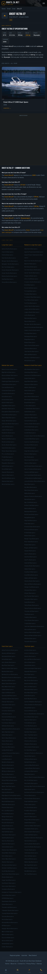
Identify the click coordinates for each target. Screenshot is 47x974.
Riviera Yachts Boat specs (9, 276)
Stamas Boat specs (7, 481)
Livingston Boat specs (31, 771)
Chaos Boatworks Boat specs (33, 704)
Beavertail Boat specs (30, 683)
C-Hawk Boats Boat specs (32, 408)
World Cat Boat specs (8, 484)
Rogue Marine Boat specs (31, 819)
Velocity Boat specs (30, 629)
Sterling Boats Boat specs (32, 843)
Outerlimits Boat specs (9, 448)
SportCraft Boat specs (8, 478)
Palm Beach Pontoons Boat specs (12, 798)
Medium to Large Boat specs (33, 245)
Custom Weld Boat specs (31, 438)
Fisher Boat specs (7, 719)
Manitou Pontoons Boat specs (33, 496)
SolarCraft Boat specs (30, 834)
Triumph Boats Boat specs (9, 913)
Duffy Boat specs (7, 713)
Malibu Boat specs (29, 493)
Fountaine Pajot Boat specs (32, 297)
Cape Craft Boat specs (8, 692)
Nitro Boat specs (7, 789)
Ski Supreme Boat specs (9, 865)
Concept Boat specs (8, 387)
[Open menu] (43, 3)
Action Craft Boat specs (31, 653)
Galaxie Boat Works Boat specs (11, 729)
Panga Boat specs (29, 517)
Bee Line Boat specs (30, 686)
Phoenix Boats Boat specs (32, 798)
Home (3, 9)
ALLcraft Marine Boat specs (32, 659)
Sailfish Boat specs (7, 466)
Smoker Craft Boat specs (9, 868)
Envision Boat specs (30, 454)
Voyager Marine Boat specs (10, 928)
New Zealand (33, 955)
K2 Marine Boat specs (30, 759)
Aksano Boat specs (30, 656)
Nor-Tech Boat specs (8, 267)
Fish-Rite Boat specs (30, 725)
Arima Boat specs (7, 659)
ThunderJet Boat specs (31, 611)
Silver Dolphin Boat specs (32, 831)
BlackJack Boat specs (30, 689)
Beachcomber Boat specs (9, 668)
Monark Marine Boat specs (9, 780)
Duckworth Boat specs (31, 445)
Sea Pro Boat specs (30, 560)
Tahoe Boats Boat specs (31, 605)
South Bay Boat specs (8, 871)
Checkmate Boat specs (31, 426)
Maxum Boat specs (30, 321)
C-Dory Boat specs (30, 405)
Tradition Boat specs (30, 617)
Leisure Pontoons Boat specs (10, 753)
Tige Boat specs (29, 614)
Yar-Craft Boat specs (30, 874)
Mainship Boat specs (30, 318)
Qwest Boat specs (29, 813)
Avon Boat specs (29, 674)
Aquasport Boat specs (31, 384)
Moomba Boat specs (8, 783)
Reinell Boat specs (7, 819)
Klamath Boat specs (30, 762)
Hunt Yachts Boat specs (9, 258)
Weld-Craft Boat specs (31, 868)
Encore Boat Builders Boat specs (34, 713)
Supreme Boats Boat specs (32, 846)
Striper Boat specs (30, 593)
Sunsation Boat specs (30, 599)
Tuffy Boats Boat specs (31, 853)
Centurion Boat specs (8, 378)
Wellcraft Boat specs (30, 354)
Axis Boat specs (29, 393)
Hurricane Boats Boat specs (32, 475)
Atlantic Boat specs (30, 387)
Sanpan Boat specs (30, 550)
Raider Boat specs (29, 535)
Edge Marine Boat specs (31, 451)
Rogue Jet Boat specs (30, 547)
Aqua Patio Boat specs (30, 381)
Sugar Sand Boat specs (9, 880)
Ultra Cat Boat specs (30, 856)
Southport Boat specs (30, 572)
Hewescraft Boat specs (31, 472)
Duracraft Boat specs (30, 710)
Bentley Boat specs (7, 671)
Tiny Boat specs (29, 646)
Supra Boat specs (29, 602)
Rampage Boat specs (30, 336)
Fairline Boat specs (7, 255)
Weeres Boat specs (7, 934)
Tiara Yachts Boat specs (31, 351)
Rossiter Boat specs (8, 822)
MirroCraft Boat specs (30, 780)
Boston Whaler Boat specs (10, 375)
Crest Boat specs (7, 707)
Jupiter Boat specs (7, 429)
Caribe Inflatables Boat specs (33, 701)
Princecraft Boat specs (31, 529)
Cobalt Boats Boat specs (9, 384)
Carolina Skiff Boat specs (9, 695)
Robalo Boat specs (30, 544)
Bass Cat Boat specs (30, 677)
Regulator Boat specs (8, 463)
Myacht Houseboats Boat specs (33, 327)
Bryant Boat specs (29, 402)
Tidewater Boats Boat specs (10, 910)
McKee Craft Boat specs (31, 505)
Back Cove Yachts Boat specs (33, 260)
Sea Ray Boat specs (7, 279)
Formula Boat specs (30, 291)
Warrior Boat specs (7, 931)
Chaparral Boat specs (30, 276)
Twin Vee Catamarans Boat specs (34, 626)
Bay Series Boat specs (31, 680)
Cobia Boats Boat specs (31, 429)
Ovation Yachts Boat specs (32, 330)
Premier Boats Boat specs (32, 526)
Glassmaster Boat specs (31, 747)
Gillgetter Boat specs (30, 744)
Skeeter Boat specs (8, 862)
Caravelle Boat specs (30, 420)
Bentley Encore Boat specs (10, 674)
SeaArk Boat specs (30, 822)
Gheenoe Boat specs (30, 741)
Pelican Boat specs (30, 795)
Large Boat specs (7, 245)
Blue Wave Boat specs (30, 692)
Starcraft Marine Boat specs (32, 584)
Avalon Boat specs (29, 390)
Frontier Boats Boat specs (32, 729)
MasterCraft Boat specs (9, 438)
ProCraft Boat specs (8, 813)
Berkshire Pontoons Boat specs (11, 677)
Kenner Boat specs (7, 744)
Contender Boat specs (8, 390)
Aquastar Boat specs (30, 671)
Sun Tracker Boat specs (31, 596)
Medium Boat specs (8, 365)
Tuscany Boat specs (8, 916)
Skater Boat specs (29, 569)
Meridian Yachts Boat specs (32, 324)
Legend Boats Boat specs (32, 768)
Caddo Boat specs (29, 411)
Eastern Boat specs (7, 402)
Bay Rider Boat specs (8, 665)
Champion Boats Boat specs (10, 698)
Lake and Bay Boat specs (31, 765)
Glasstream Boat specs (31, 460)
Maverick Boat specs (8, 768)
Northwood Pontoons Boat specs (34, 792)
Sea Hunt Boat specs (30, 556)
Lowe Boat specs (7, 756)
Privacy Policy (30, 963)
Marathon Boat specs (8, 762)
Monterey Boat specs (8, 442)
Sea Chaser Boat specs (9, 834)
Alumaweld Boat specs (8, 656)
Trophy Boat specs (30, 623)
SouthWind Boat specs (31, 575)
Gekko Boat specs (7, 735)
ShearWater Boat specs (9, 853)
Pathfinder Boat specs (8, 804)
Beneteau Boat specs (30, 266)
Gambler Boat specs (30, 732)
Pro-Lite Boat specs (8, 810)
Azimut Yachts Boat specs (9, 249)
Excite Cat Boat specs (30, 288)
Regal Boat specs (29, 339)
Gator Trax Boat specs (30, 735)
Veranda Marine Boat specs (10, 922)
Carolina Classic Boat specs (32, 269)
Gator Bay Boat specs (8, 732)
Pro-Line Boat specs (8, 454)
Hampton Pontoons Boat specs (33, 753)
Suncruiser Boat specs (9, 886)
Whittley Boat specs (30, 638)
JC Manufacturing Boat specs (33, 478)
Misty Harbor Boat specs (9, 777)
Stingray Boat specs (30, 590)
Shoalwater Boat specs (31, 828)
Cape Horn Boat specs (31, 417)
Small (8, 9)
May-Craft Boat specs (30, 502)
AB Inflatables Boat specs (31, 369)
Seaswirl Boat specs (8, 472)
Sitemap (39, 963)
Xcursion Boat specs (8, 937)
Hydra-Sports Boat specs (32, 306)
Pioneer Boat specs (7, 807)
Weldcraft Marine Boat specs (32, 635)
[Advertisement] (23, 140)
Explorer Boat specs (30, 719)
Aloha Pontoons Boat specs (10, 650)
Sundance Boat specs (8, 889)
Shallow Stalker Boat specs (32, 825)
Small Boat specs (7, 646)
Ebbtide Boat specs (30, 448)
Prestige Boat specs (30, 333)
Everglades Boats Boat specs (10, 411)
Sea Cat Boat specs (7, 831)
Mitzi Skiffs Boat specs (31, 783)
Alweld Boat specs (29, 665)
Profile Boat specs (29, 532)
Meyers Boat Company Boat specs (34, 777)
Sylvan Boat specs (7, 904)
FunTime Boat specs (30, 303)
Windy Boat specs (29, 360)
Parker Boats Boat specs (9, 451)
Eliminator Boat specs (8, 408)
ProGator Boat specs (30, 810)
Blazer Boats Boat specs (9, 683)
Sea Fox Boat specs (30, 553)
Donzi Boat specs (7, 396)
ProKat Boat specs (7, 457)
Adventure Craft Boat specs (32, 375)
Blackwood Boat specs (8, 680)
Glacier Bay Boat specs (8, 417)
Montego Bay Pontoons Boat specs (34, 786)
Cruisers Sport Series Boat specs (34, 436)
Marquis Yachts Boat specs (10, 261)
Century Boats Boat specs (32, 423)
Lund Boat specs (7, 759)
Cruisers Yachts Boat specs (32, 282)
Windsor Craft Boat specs (32, 357)
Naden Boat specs (29, 789)
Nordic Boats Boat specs (9, 445)
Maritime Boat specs (8, 765)
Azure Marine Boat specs (31, 396)
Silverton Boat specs (30, 348)
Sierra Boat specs (7, 856)
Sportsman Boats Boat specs (10, 874)
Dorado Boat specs (7, 399)
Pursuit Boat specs (7, 460)
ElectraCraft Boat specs (9, 716)
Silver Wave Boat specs (9, 859)
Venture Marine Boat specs (32, 632)
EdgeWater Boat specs (8, 405)
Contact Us (21, 963)
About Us (13, 963)
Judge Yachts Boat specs (31, 309)
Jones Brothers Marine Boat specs (34, 481)
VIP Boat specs (6, 925)
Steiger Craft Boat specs (31, 587)
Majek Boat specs (29, 774)
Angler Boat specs (29, 378)
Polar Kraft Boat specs (30, 801)
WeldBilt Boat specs (30, 871)
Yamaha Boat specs (7, 943)
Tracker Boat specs (30, 850)
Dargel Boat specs (29, 707)
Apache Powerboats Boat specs (33, 252)
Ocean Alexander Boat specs (10, 270)
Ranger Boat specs (7, 816)
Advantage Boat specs (31, 372)
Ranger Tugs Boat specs (31, 538)
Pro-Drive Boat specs (30, 807)
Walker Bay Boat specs (31, 862)
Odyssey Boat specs (8, 792)
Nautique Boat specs (30, 511)
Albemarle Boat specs (30, 249)
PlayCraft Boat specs (30, 520)
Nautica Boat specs (30, 508)
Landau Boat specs (7, 750)
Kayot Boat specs (29, 484)
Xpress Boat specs (7, 940)
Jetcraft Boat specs (8, 426)
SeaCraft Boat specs (30, 563)
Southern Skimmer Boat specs (33, 837)
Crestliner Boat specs (8, 710)
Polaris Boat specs (30, 804)
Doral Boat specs (29, 285)
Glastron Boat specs (30, 463)
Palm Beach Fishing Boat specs (11, 795)
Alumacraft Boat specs (8, 653)
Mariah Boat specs (29, 499)
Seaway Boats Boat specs (32, 566)
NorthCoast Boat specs (31, 514)
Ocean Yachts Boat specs (9, 273)
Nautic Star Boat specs (8, 786)
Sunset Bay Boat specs (9, 895)
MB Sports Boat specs (8, 771)
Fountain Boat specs (30, 294)
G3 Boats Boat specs (8, 725)
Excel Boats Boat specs (31, 716)
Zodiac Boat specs (7, 946)
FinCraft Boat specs (30, 723)
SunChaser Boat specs (9, 883)
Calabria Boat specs (8, 689)
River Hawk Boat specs (31, 541)
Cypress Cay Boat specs (31, 442)
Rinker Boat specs (29, 342)
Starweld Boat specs (30, 840)
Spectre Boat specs (8, 475)
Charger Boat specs (8, 701)
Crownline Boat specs (8, 393)
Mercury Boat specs (8, 774)
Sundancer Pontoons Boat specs (11, 892)
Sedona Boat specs (7, 846)
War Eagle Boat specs (30, 865)
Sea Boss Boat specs (8, 828)
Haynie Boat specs (29, 756)
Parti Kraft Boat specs (8, 801)
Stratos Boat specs (7, 877)
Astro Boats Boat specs (9, 662)
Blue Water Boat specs (8, 686)
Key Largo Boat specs (8, 747)
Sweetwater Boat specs (9, 901)
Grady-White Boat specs (9, 420)
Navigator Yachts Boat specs (10, 264)
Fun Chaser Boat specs (9, 723)
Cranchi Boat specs (7, 252)
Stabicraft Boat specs (30, 578)
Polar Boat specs (29, 523)
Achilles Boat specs (30, 650)
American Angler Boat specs (32, 668)
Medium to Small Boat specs (33, 365)
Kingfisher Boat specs (8, 432)
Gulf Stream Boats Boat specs (33, 466)
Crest (13, 9)
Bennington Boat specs (31, 399)
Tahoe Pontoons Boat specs (32, 608)
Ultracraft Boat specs (30, 859)
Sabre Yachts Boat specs (31, 345)
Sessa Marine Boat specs (9, 282)
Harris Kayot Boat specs (9, 738)
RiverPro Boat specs (30, 816)
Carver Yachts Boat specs (32, 273)
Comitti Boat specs (30, 432)
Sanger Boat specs (7, 825)
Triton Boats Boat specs (31, 620)
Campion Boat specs (30, 414)
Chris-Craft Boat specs (31, 279)
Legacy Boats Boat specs (31, 312)
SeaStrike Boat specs (8, 843)
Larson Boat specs (7, 436)
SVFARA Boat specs (7, 898)
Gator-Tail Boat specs (30, 738)
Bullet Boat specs (29, 695)
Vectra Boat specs (7, 919)
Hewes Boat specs (7, 741)
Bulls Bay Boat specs (30, 698)
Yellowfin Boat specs (30, 641)
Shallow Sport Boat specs (9, 850)
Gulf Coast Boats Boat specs (10, 423)
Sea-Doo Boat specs (8, 840)
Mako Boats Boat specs (31, 490)
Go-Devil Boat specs (30, 750)
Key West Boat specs (30, 487)
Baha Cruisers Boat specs (9, 369)
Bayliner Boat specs (30, 263)
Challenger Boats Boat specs (10, 381)
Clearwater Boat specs (8, 704)
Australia (24, 955)
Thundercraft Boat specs (9, 907)
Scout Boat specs (7, 469)
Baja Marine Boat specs (8, 372)
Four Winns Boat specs (31, 300)
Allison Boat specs (29, 662)
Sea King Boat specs (8, 837)
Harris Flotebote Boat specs (32, 469)
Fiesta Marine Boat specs (9, 414)
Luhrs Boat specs (29, 315)
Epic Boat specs (29, 457)
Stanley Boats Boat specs (32, 581)
